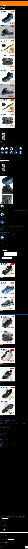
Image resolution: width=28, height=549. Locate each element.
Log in (5, 542)
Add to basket (2, 161)
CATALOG (4, 521)
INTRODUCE (3, 520)
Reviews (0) (3, 173)
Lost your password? (2, 543)
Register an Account (2, 536)
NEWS (2, 526)
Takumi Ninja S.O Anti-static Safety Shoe (5, 364)
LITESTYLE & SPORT (6, 525)
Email (1, 258)
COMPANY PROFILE (6, 522)
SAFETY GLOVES (5, 524)
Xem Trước (1, 280)
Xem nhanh (1, 277)
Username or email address (3, 539)
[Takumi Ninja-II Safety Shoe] (7, 381)
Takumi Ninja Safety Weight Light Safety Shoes (6, 278)
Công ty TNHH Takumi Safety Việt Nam (18, 517)
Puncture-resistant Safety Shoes (7, 162)
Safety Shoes (13, 162)
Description (3, 172)
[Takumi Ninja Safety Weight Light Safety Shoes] (3, 136)
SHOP (2, 523)
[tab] (15, 172)
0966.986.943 (3, 530)
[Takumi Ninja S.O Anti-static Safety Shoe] (7, 362)
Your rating (1, 250)
